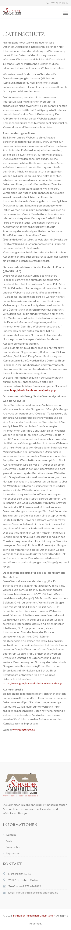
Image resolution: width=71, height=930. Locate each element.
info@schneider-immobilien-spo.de (37, 892)
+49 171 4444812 (58, 3)
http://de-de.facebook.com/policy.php (33, 390)
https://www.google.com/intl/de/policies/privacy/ (32, 683)
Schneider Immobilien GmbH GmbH (34, 915)
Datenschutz (14, 847)
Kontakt (11, 834)
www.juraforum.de (23, 729)
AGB (9, 840)
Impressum (13, 853)
